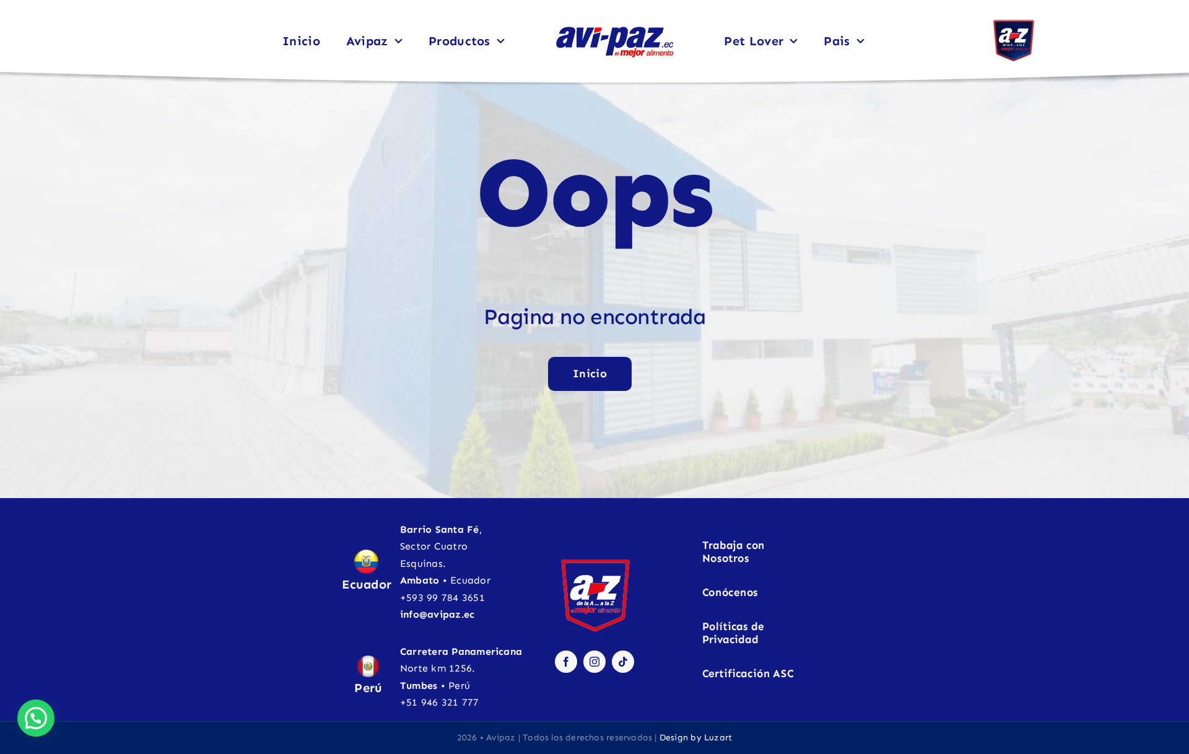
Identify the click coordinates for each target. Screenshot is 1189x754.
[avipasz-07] (614, 26)
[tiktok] (623, 662)
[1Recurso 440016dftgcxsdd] (1013, 23)
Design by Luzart (696, 737)
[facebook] (566, 662)
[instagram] (594, 662)
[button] (35, 718)
